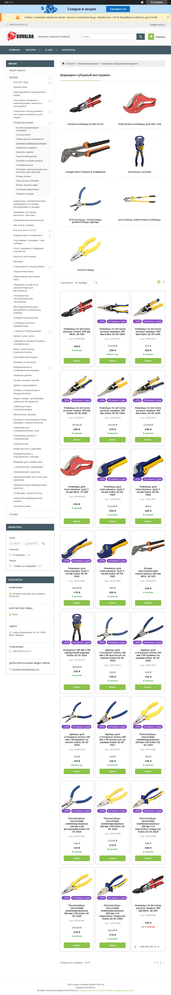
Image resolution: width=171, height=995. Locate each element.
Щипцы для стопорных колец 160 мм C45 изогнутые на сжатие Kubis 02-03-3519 (112, 655)
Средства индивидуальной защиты (28, 499)
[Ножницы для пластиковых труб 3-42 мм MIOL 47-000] (76, 465)
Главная (14, 50)
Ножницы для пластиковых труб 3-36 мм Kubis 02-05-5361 (77, 572)
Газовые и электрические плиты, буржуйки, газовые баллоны (30, 421)
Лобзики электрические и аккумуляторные (26, 392)
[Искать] (140, 36)
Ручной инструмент (88, 63)
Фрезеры (18, 261)
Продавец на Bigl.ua (85, 987)
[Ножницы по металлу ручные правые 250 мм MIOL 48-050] (148, 884)
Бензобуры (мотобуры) (26, 357)
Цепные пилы (20, 87)
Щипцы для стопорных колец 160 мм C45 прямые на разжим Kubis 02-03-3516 (148, 655)
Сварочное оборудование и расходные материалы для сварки (28, 114)
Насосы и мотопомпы (25, 256)
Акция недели (17, 70)
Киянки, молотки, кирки (27, 185)
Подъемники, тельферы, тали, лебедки (29, 242)
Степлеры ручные (24, 165)
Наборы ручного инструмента (30, 139)
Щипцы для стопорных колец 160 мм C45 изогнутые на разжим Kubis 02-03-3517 (112, 739)
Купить (76, 361)
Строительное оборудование (29, 266)
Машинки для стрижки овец (28, 462)
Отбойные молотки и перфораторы (24, 324)
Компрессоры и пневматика (28, 235)
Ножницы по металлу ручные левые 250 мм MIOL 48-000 (76, 332)
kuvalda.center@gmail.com (25, 669)
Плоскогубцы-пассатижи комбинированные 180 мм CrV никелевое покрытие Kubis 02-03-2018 (148, 825)
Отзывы (13, 514)
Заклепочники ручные (26, 156)
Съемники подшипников (27, 189)
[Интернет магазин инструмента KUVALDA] (20, 41)
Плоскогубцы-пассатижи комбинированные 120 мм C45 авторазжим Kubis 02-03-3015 (77, 825)
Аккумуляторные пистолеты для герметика (30, 478)
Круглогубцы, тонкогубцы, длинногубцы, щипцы (85, 221)
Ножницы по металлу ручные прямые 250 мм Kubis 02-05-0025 (112, 332)
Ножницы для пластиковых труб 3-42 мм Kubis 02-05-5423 (112, 490)
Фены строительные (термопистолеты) (24, 350)
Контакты (68, 50)
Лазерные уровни (23, 375)
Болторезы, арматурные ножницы (139, 220)
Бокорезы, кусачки (139, 172)
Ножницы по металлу (25, 362)
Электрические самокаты (27, 472)
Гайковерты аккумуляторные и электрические (29, 342)
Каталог (31, 50)
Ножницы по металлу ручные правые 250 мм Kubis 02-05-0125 (148, 411)
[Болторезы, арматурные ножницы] (139, 199)
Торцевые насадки (25, 194)
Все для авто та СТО (25, 230)
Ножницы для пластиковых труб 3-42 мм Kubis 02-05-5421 (112, 572)
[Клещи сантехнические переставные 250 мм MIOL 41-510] (148, 547)
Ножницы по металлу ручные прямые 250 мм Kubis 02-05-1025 (148, 332)
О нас (49, 50)
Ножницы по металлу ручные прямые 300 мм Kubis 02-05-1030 (112, 411)
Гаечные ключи (23, 135)
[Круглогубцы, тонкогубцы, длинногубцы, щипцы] (85, 199)
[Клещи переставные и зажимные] (85, 151)
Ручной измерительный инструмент (27, 129)
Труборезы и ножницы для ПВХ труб (139, 124)
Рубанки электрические (26, 318)
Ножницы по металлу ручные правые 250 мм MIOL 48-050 (148, 908)
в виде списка (163, 282)
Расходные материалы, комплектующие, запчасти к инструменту (28, 103)
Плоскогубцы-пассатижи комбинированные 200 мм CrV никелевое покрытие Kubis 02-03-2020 (112, 912)
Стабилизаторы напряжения (28, 467)
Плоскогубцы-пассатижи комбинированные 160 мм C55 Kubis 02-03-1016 (148, 739)
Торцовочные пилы (23, 271)
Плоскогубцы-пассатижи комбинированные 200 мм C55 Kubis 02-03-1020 (77, 910)
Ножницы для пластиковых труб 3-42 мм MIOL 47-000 (77, 489)
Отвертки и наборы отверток (29, 161)
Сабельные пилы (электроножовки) (23, 408)
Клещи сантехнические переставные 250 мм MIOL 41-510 (148, 572)
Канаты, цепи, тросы (24, 336)
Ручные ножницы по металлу (85, 124)
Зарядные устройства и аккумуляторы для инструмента (26, 287)
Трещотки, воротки (24, 152)
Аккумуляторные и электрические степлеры (26, 455)
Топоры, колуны (23, 176)
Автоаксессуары (22, 506)
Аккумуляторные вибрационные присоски (30, 486)
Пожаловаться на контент (90, 990)
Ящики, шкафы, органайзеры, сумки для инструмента (29, 400)
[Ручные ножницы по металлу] (85, 103)
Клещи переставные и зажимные (85, 172)
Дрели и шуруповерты (25, 385)
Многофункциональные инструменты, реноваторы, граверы (27, 310)
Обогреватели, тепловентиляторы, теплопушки (23, 298)
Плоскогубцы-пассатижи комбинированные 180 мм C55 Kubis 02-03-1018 (112, 823)
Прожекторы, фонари (25, 414)
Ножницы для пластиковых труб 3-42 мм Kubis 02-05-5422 (148, 490)
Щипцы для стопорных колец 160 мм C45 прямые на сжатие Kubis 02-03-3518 (77, 739)
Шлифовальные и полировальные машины (26, 368)
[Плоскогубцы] (85, 249)
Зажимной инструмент (26, 148)
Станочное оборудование (27, 331)
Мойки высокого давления (27, 449)
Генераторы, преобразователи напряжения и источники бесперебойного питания (30, 204)
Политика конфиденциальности (119, 990)
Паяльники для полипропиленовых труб (26, 429)
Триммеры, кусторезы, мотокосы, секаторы (25, 213)
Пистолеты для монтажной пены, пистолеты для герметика (32, 170)
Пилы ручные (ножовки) (27, 181)
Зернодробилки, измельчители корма (29, 93)
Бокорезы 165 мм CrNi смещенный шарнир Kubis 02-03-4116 (76, 653)
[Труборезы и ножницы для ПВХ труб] (139, 103)
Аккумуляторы (21, 444)
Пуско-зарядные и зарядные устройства (28, 250)
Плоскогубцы (85, 270)
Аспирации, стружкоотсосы (28, 493)
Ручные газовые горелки (26, 380)
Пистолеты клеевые (24, 225)
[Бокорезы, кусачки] (139, 151)
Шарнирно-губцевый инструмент (31, 143)
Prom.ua (100, 984)
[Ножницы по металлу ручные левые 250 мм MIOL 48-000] (76, 308)
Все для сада (21, 82)
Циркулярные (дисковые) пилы (27, 278)
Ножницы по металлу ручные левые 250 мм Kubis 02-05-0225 (76, 411)
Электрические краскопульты (29, 220)
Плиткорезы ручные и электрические (25, 437)
